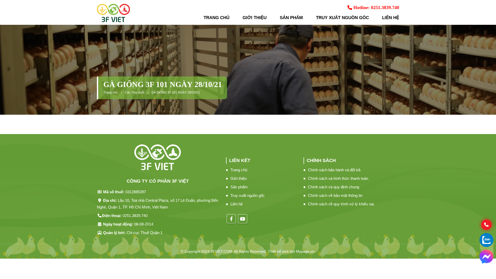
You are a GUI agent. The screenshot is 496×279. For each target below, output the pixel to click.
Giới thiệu (255, 17)
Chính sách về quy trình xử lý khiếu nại (341, 204)
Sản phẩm (291, 17)
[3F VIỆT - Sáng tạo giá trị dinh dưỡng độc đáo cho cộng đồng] (113, 13)
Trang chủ (216, 17)
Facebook (231, 218)
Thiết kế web (278, 251)
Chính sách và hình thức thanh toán (338, 178)
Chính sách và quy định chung (333, 187)
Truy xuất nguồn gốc (342, 17)
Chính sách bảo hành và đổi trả (334, 170)
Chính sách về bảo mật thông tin (335, 195)
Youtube (242, 218)
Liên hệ (390, 17)
